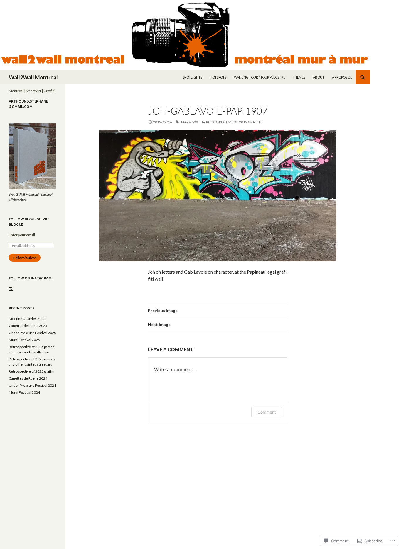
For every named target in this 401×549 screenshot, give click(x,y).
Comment (266, 412)
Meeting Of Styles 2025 (27, 318)
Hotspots (218, 77)
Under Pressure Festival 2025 (32, 332)
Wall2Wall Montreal (33, 77)
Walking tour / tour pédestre (259, 77)
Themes (299, 77)
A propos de (342, 77)
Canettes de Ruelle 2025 (28, 325)
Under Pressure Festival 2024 (32, 385)
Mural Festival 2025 (24, 339)
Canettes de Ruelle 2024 (28, 378)
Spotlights (192, 77)
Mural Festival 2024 (24, 392)
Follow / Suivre (24, 257)
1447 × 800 (189, 122)
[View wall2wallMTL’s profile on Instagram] (11, 288)
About (318, 77)
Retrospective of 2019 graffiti (234, 122)
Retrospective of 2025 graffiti (31, 371)
